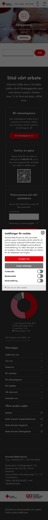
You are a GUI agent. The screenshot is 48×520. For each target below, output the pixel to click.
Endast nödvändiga (24, 266)
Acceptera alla (24, 259)
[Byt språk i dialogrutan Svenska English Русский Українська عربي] (42, 232)
